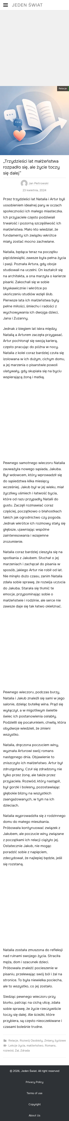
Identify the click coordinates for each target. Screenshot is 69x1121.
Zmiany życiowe (55, 1040)
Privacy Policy (34, 1082)
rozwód (8, 1050)
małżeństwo (35, 1045)
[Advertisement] (34, 46)
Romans (50, 1045)
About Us (34, 1115)
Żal (17, 1050)
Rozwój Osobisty (31, 1040)
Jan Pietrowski (38, 183)
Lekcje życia (16, 1045)
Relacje (63, 88)
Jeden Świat (27, 5)
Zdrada (25, 1050)
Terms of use (34, 1093)
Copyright (35, 1104)
